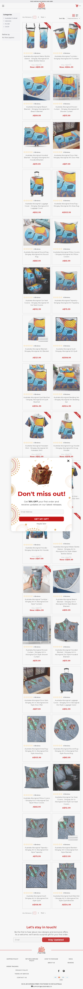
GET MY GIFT (41, 519)
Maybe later (41, 524)
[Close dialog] (68, 461)
